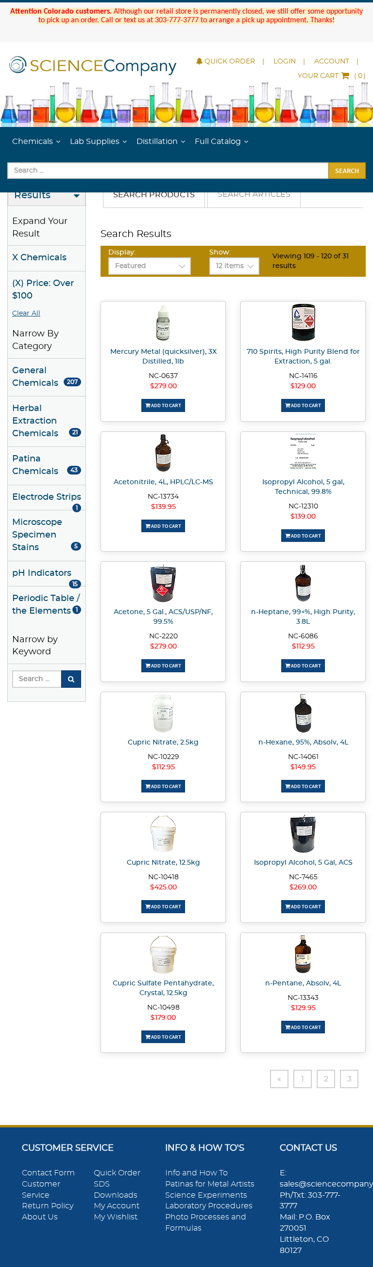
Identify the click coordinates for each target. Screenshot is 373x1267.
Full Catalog (218, 141)
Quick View (163, 324)
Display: (122, 252)
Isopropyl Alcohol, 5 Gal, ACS (303, 862)
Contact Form (48, 1173)
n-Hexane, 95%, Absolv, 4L (303, 742)
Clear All (26, 313)
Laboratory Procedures (209, 1206)
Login (284, 61)
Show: (220, 252)
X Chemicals (39, 257)
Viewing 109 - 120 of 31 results (310, 261)
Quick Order (229, 61)
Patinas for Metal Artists (209, 1184)
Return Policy (47, 1206)
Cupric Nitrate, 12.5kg (163, 862)
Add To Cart (165, 405)
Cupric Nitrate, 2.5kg (163, 742)
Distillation (157, 141)
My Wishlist (115, 1217)
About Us (40, 1217)
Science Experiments (206, 1195)
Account (331, 61)
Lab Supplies (94, 141)
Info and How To (196, 1173)
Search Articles (254, 194)
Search (347, 170)
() (332, 76)
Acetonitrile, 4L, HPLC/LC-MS (163, 482)
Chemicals (32, 141)
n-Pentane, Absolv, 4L (303, 983)
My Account (116, 1206)
